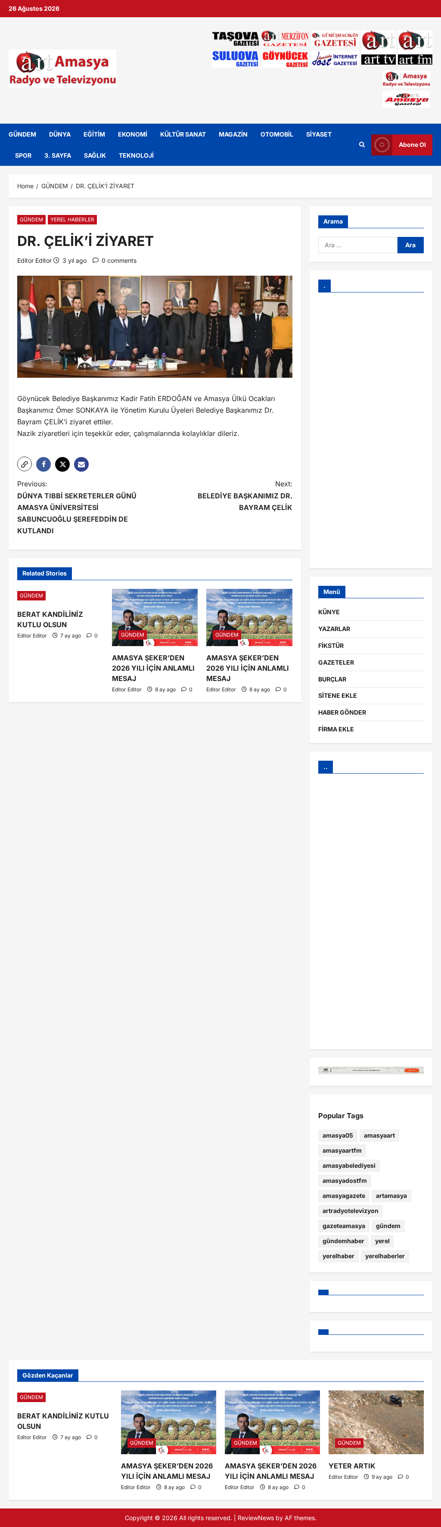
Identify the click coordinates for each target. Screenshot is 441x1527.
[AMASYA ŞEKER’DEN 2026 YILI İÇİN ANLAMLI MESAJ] (155, 617)
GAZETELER (336, 662)
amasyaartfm (342, 1150)
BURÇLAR (332, 679)
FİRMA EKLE (336, 729)
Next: (245, 495)
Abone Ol (412, 144)
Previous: (77, 507)
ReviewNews (256, 1517)
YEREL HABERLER (72, 219)
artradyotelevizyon (351, 1210)
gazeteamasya (344, 1225)
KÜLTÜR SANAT (183, 134)
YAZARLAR (334, 628)
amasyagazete (344, 1195)
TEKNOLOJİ (136, 155)
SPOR (23, 155)
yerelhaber (338, 1256)
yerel (382, 1240)
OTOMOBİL (277, 134)
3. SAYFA (57, 155)
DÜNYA (60, 134)
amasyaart (379, 1135)
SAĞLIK (95, 155)
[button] (24, 464)
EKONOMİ (132, 134)
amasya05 (338, 1135)
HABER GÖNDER (342, 712)
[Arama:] (358, 245)
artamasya (391, 1195)
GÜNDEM (22, 134)
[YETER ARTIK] (376, 1422)
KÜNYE (329, 612)
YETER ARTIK (352, 1466)
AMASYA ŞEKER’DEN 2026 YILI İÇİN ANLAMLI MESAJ (153, 668)
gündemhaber (343, 1240)
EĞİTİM (94, 134)
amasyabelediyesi (349, 1165)
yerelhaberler (385, 1256)
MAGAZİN (233, 134)
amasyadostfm (345, 1180)
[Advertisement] (371, 430)
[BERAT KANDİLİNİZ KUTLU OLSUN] (60, 596)
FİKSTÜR (331, 645)
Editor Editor (34, 260)
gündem (388, 1225)
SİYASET (319, 134)
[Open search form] (362, 145)
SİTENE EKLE (337, 695)
